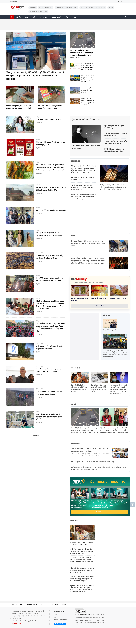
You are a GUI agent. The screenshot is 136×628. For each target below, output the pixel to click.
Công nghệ (39, 253)
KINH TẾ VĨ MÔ (30, 17)
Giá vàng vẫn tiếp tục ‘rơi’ (99, 298)
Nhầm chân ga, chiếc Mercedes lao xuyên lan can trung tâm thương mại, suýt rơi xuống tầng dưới (88, 243)
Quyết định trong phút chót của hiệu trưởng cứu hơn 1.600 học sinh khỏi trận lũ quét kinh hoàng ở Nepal (82, 551)
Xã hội (38, 139)
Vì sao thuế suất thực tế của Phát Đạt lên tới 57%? (87, 90)
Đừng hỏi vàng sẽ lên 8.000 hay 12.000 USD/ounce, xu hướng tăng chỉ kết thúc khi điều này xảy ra (113, 187)
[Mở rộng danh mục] (75, 17)
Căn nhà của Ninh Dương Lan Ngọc (50, 119)
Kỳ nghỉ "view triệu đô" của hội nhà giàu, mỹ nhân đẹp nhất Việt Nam (50, 234)
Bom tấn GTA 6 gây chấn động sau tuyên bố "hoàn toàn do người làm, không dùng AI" (79, 388)
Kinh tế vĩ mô (76, 443)
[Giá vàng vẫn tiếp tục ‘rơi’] (99, 291)
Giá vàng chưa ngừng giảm (118, 298)
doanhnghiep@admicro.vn (61, 621)
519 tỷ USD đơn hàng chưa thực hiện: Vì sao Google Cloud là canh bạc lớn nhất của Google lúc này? (87, 102)
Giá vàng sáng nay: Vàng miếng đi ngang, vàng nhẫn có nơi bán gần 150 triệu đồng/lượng (82, 187)
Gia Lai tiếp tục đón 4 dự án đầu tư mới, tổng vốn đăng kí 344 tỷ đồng (92, 462)
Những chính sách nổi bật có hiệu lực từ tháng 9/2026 (50, 143)
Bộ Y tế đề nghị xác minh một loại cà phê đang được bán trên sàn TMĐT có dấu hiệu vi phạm (87, 67)
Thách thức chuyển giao (110, 330)
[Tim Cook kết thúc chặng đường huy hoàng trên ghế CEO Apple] (20, 374)
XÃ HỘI (18, 17)
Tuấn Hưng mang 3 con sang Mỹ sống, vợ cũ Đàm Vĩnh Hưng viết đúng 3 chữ (81, 544)
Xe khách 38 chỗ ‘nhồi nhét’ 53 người (51, 210)
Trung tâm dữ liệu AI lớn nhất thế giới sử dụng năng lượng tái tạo (50, 256)
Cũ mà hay (107, 315)
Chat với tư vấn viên (60, 626)
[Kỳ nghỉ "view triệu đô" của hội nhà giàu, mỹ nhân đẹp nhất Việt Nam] (20, 238)
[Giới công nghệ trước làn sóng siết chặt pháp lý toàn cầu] (20, 351)
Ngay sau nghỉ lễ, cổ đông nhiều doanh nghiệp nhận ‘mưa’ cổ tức (19, 107)
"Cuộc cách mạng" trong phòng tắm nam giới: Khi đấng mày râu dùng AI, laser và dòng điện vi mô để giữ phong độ (81, 561)
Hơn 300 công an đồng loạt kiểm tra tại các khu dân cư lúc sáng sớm (50, 279)
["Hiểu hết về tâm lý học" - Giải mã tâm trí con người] (86, 134)
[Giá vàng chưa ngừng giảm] (119, 291)
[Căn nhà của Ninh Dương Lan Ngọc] (20, 124)
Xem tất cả (100, 512)
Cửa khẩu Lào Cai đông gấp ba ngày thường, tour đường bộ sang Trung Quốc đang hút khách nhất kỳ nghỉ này (50, 327)
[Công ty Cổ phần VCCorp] (80, 612)
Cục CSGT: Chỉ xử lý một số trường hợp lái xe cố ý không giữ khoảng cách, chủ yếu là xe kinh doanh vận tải (82, 53)
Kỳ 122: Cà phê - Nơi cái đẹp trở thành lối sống (114, 127)
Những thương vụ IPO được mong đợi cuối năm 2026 (82, 179)
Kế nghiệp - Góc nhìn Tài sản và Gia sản (93, 7)
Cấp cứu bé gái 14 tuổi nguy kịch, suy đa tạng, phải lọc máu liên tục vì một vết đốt (50, 417)
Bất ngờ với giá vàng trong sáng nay (79, 299)
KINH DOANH (43, 17)
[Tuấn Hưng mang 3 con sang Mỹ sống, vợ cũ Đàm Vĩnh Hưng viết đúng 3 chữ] (82, 533)
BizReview (33, 7)
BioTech (111, 7)
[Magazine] (13, 1)
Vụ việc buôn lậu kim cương (38, 11)
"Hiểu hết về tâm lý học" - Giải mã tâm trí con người (86, 147)
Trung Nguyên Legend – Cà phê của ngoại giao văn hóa (115, 135)
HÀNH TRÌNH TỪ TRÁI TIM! (88, 119)
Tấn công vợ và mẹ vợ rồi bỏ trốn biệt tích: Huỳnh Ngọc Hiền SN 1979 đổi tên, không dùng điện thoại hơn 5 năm (114, 430)
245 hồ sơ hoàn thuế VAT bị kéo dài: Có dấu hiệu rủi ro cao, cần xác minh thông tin (90, 450)
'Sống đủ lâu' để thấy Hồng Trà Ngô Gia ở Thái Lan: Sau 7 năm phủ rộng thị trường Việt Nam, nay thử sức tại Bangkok (35, 75)
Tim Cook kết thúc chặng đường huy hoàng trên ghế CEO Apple (50, 370)
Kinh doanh (75, 161)
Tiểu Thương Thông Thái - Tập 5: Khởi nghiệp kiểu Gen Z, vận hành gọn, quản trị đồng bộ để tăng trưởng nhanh (99, 504)
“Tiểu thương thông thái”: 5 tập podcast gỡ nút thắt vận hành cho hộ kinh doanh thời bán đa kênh (80, 504)
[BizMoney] (99, 279)
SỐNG (67, 17)
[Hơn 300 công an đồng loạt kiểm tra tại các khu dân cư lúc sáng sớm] (20, 283)
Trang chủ (14, 606)
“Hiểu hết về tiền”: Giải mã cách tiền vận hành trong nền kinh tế (115, 142)
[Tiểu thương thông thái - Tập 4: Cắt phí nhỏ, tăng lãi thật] (119, 493)
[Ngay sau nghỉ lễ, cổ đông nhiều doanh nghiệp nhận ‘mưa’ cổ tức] (20, 94)
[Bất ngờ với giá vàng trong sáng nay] (80, 291)
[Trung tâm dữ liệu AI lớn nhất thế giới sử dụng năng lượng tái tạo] (20, 260)
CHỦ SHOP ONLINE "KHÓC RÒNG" (66, 7)
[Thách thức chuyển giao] (110, 324)
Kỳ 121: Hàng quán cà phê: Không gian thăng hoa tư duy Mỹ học (114, 150)
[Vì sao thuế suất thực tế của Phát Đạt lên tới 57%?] (75, 90)
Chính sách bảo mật (15, 625)
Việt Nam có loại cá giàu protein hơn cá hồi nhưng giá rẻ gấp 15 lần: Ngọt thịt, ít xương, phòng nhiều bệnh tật (50, 167)
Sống (37, 117)
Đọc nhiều (74, 521)
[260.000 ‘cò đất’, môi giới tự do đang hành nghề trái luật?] (51, 94)
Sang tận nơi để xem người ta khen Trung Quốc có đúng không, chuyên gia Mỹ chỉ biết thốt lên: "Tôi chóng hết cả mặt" (119, 389)
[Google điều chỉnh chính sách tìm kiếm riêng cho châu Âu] (20, 397)
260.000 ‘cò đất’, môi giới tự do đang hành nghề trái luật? (50, 107)
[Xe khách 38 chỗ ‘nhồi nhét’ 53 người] (20, 215)
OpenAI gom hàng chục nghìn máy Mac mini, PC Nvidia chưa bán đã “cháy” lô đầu (99, 388)
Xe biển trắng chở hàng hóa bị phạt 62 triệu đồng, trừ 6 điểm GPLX (51, 188)
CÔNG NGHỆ (56, 17)
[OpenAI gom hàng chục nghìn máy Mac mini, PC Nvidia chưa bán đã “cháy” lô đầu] (99, 377)
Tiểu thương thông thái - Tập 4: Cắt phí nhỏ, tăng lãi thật (118, 503)
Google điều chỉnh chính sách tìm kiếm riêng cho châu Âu (49, 393)
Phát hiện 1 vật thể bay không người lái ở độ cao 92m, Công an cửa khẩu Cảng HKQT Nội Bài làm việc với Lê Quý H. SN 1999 (50, 305)
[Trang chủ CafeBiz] (12, 17)
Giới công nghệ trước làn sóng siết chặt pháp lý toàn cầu (49, 347)
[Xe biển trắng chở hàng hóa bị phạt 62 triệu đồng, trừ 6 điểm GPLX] (20, 192)
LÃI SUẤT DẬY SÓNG (45, 7)
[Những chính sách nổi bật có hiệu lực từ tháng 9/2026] (20, 147)
